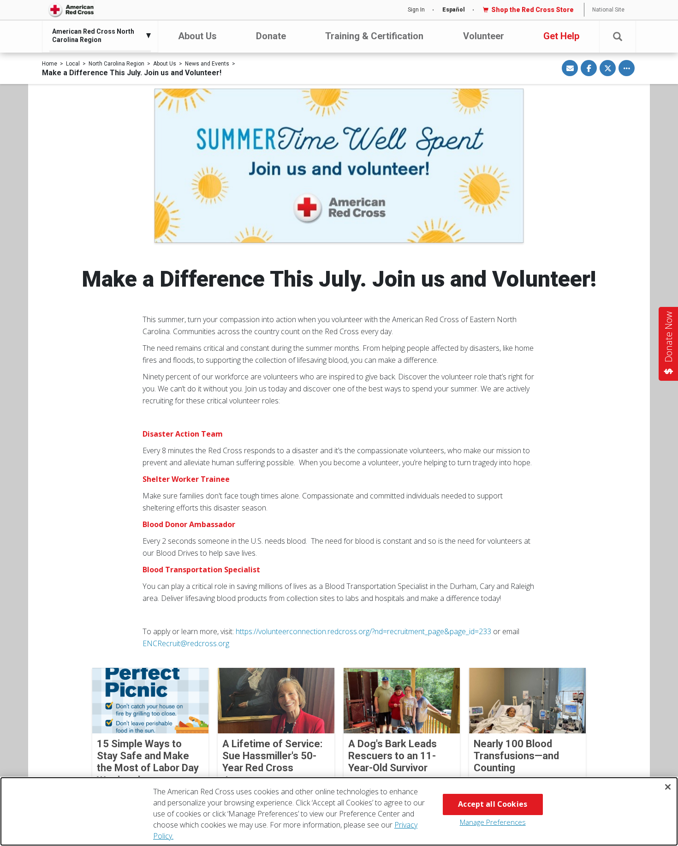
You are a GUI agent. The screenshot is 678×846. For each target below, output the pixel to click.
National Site (608, 9)
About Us (197, 36)
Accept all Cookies (492, 804)
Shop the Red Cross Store (532, 9)
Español (453, 9)
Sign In (416, 9)
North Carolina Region (116, 63)
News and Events (207, 63)
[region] (339, 811)
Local (73, 63)
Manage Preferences (493, 822)
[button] (617, 37)
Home (49, 63)
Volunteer (483, 36)
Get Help (561, 36)
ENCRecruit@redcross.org (186, 643)
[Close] (668, 787)
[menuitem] (97, 35)
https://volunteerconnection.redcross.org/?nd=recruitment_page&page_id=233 (363, 631)
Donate (271, 36)
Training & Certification (374, 36)
